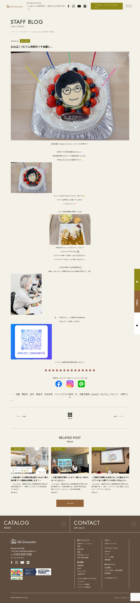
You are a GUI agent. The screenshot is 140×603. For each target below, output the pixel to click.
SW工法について (83, 555)
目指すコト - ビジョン (84, 543)
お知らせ (108, 551)
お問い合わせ (137, 301)
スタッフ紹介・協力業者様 (114, 570)
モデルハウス (81, 571)
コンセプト (81, 581)
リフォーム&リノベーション (87, 578)
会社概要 (108, 567)
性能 (78, 546)
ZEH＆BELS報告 (83, 557)
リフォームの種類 (83, 584)
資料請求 (137, 280)
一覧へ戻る (70, 503)
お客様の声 (81, 574)
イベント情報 (109, 557)
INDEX (70, 418)
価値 (78, 552)
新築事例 (80, 565)
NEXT (115, 416)
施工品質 (80, 549)
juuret (79, 568)
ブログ (107, 554)
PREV (24, 416)
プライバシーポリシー (121, 597)
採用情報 (108, 573)
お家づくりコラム (111, 543)
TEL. (21, 555)
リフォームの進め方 (84, 587)
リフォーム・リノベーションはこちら (106, 6)
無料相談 (108, 559)
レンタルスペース (111, 578)
